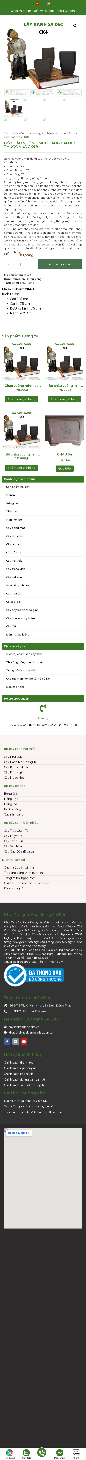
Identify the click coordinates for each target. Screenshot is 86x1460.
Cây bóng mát (15, 527)
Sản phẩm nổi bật (18, 486)
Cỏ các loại (13, 601)
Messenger (59, 1458)
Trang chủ (10, 133)
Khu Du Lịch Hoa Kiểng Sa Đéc (35, 914)
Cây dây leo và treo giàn (22, 609)
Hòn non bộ (14, 519)
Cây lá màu (13, 544)
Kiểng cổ (12, 503)
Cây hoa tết (14, 593)
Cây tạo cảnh (15, 536)
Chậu (15, 282)
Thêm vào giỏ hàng (60, 264)
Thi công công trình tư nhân (24, 662)
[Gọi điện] (42, 1454)
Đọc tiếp (64, 468)
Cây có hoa (13, 552)
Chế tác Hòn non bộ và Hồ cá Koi (28, 678)
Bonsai (10, 495)
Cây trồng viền (15, 568)
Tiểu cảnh (12, 511)
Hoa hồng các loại (18, 585)
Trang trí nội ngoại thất (21, 670)
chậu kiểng (27, 282)
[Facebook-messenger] (15, 1041)
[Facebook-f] (7, 1041)
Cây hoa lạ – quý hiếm (20, 618)
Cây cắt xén (14, 577)
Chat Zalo (26, 1458)
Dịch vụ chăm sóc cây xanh (24, 654)
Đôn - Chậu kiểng (29, 133)
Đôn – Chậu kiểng (17, 634)
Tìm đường (9, 1458)
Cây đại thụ (13, 626)
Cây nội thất (14, 560)
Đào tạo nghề (15, 686)
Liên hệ (64, 460)
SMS (76, 1458)
